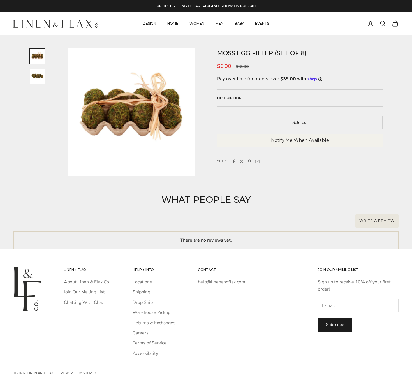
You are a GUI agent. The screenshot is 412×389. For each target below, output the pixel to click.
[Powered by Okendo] (38, 224)
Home (172, 23)
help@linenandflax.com (221, 282)
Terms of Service (149, 343)
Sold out (300, 122)
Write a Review (377, 220)
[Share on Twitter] (241, 161)
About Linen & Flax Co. (87, 282)
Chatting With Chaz (84, 302)
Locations (142, 282)
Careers (141, 333)
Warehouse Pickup (151, 312)
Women (196, 23)
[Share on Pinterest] (249, 161)
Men (219, 23)
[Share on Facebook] (234, 161)
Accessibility (145, 353)
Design (149, 23)
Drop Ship (143, 302)
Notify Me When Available (300, 140)
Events (262, 23)
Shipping (141, 292)
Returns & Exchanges (154, 323)
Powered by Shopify (79, 373)
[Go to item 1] (37, 56)
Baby (239, 23)
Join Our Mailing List (84, 292)
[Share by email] (257, 161)
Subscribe (335, 324)
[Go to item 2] (37, 76)
